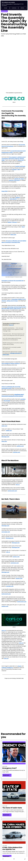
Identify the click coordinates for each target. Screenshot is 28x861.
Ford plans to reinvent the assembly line (13, 280)
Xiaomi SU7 (21, 160)
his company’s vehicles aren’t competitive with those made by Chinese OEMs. (14, 158)
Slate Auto (13, 234)
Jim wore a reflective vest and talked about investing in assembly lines (14, 241)
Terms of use (16, 4)
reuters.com (16, 556)
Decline (22, 8)
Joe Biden (23, 399)
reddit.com (9, 430)
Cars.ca (4, 630)
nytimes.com (16, 452)
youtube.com (9, 586)
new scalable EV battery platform (11, 363)
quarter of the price (14, 180)
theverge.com (5, 436)
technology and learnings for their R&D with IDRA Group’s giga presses (14, 307)
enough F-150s (16, 169)
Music (19, 666)
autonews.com (15, 563)
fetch (23, 227)
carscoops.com (6, 532)
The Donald (7, 400)
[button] (6, 775)
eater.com (4, 426)
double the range (19, 179)
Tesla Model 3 (13, 199)
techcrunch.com (12, 490)
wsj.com (11, 325)
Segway (18, 197)
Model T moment (12, 222)
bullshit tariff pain (20, 166)
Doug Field (4, 191)
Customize (14, 8)
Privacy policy (9, 4)
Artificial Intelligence (7, 667)
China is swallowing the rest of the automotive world (11, 387)
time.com (4, 441)
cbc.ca (18, 484)
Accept (5, 8)
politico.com (20, 446)
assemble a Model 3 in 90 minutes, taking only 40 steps (14, 299)
